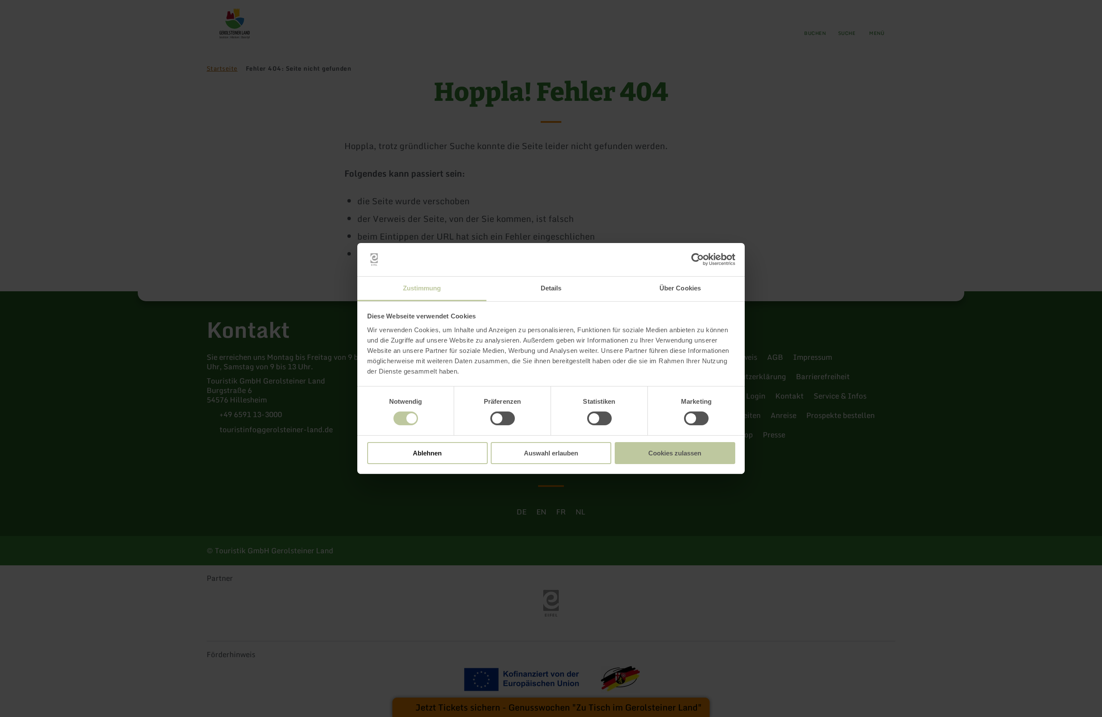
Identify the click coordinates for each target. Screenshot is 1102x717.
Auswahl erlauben (551, 453)
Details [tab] (551, 288)
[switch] (502, 418)
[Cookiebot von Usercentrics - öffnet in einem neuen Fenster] (697, 259)
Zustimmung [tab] (422, 288)
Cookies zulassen (674, 453)
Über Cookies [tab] (680, 288)
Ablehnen (427, 453)
